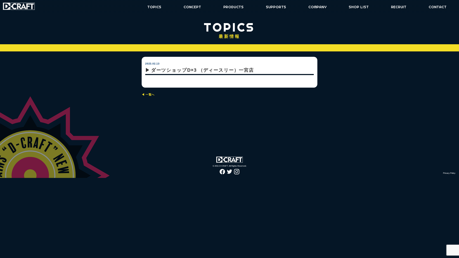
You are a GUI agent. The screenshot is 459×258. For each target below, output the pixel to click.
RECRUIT (399, 7)
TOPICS (154, 7)
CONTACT (438, 7)
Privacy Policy (449, 173)
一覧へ (150, 94)
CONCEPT (192, 7)
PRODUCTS (233, 7)
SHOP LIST (359, 7)
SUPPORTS (276, 7)
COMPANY (317, 7)
